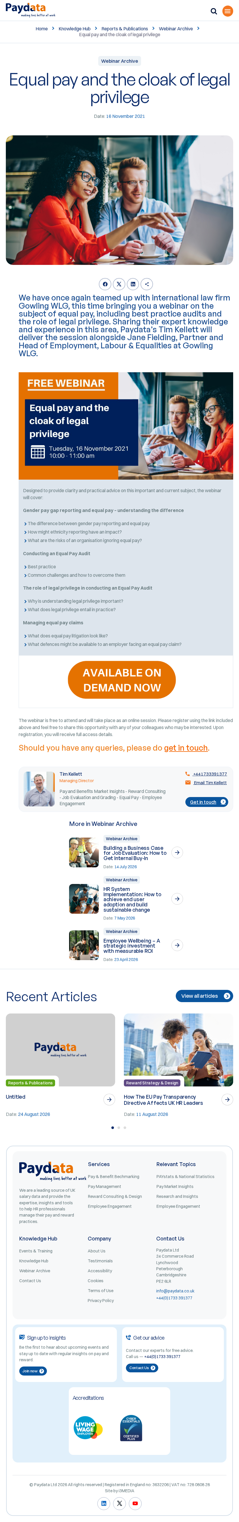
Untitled (15, 1096)
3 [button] (125, 1127)
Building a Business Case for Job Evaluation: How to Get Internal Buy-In (135, 853)
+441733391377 (209, 774)
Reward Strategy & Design (152, 1083)
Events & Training (35, 1251)
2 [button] (118, 1127)
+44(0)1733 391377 (174, 1298)
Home (42, 28)
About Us (97, 1251)
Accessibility (100, 1270)
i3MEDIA (126, 1490)
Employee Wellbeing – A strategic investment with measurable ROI (131, 945)
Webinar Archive (176, 28)
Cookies (95, 1280)
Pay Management (104, 1186)
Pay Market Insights (175, 1186)
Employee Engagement (110, 1206)
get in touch (186, 748)
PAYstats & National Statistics (186, 1176)
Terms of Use (100, 1290)
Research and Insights (177, 1196)
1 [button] (112, 1127)
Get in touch (203, 802)
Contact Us (30, 1280)
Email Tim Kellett (210, 782)
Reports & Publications (124, 28)
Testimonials (100, 1261)
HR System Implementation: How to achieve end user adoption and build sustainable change (132, 899)
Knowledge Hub (75, 28)
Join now (30, 1371)
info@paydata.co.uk (175, 1291)
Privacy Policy (101, 1300)
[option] (60, 1065)
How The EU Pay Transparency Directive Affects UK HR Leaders (163, 1099)
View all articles (199, 996)
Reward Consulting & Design (115, 1196)
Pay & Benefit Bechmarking (113, 1176)
